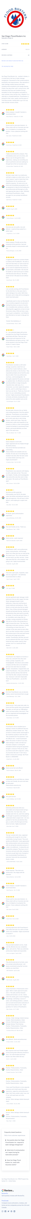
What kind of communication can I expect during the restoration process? (15, 1152)
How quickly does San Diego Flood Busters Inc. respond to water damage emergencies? (14, 1142)
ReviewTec (5, 1193)
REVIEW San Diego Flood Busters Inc (12, 60)
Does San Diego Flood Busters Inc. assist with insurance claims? (13, 1162)
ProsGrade (5, 1201)
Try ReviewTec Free (7, 66)
